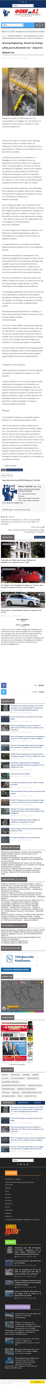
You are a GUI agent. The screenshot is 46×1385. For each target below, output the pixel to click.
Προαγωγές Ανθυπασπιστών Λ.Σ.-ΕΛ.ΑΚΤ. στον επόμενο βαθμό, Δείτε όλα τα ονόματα (27, 1351)
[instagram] (27, 1164)
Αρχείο (37, 1103)
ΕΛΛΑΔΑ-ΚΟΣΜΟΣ (18, 1078)
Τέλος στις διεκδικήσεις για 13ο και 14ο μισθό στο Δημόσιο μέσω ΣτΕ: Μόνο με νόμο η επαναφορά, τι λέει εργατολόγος (27, 728)
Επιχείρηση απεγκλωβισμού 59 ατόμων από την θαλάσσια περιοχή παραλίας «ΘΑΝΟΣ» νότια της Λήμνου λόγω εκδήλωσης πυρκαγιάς (21, 854)
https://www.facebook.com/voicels (28, 498)
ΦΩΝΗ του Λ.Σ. (31, 1096)
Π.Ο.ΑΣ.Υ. (8, 1197)
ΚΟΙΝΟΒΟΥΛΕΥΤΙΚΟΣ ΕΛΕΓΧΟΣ (13, 1085)
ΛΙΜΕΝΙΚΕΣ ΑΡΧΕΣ (35, 1085)
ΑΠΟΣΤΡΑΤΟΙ (15, 1075)
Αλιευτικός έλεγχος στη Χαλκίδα (20, 774)
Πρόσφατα (8, 1103)
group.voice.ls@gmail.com (15, 503)
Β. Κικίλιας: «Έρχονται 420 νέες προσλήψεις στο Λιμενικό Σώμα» (21, 873)
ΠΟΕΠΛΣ (8, 1188)
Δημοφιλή (23, 1103)
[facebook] (20, 2)
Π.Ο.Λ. (7, 1191)
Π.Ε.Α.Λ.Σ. (8, 1194)
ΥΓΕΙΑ (20, 1096)
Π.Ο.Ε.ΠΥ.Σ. (9, 1204)
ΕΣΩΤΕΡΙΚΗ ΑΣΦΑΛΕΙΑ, (21, 58)
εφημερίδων (22, 1064)
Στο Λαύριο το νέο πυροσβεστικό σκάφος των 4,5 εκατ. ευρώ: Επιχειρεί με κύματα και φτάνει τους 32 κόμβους (22, 586)
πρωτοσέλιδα (13, 1064)
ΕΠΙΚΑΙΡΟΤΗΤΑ (33, 1078)
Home (4, 36)
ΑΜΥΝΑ (5, 1075)
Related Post (8, 537)
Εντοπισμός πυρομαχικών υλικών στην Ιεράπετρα (25, 837)
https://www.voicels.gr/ (29, 494)
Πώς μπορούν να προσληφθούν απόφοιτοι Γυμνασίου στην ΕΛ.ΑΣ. (21, 611)
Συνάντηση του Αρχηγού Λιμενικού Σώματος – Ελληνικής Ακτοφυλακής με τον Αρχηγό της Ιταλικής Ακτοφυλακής (21, 869)
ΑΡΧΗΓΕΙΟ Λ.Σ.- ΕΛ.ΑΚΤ (13, 1179)
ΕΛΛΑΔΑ (5, 1078)
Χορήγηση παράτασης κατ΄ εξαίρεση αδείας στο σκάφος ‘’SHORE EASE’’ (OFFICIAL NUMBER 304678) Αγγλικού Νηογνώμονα (23, 931)
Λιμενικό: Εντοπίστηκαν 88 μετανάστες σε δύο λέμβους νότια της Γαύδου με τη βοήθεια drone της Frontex (28, 1293)
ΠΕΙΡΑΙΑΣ (15, 1092)
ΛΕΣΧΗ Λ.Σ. (9, 1216)
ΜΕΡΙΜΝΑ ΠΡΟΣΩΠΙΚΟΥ (26, 1089)
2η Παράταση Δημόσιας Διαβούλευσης (14, 941)
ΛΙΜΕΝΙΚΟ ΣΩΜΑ (8, 1089)
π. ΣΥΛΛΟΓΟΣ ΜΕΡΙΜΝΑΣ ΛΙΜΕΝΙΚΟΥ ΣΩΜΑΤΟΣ (22, 1220)
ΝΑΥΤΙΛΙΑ (6, 1092)
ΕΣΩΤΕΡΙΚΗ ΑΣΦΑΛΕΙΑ (15, 36)
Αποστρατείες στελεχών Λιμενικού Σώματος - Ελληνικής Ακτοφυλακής (28, 1315)
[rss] (26, 2)
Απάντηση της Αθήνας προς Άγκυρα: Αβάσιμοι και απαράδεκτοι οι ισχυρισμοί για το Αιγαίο (18, 561)
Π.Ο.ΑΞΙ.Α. (8, 1201)
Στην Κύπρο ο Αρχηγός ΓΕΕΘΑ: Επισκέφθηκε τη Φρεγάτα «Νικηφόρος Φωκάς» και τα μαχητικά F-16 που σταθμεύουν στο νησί (28, 765)
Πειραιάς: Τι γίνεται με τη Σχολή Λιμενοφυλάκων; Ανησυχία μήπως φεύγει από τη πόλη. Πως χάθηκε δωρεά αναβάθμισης (27, 811)
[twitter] (23, 2)
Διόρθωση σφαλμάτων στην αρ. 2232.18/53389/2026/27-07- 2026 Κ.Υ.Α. (22, 935)
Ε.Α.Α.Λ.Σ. (8, 1213)
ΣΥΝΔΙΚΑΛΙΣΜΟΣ (8, 1096)
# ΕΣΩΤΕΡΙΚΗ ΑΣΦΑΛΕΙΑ (14, 470)
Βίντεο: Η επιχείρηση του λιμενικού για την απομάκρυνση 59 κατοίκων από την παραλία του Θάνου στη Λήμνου (28, 1283)
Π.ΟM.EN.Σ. (9, 1210)
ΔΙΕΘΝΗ (35, 1075)
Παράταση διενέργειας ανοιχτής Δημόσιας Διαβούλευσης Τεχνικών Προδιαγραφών (21, 938)
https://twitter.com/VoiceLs (31, 500)
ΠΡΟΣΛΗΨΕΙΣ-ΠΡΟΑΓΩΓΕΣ (31, 1092)
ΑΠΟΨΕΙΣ (26, 1075)
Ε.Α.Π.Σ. (7, 1207)
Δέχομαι (37, 1382)
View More (40, 537)
